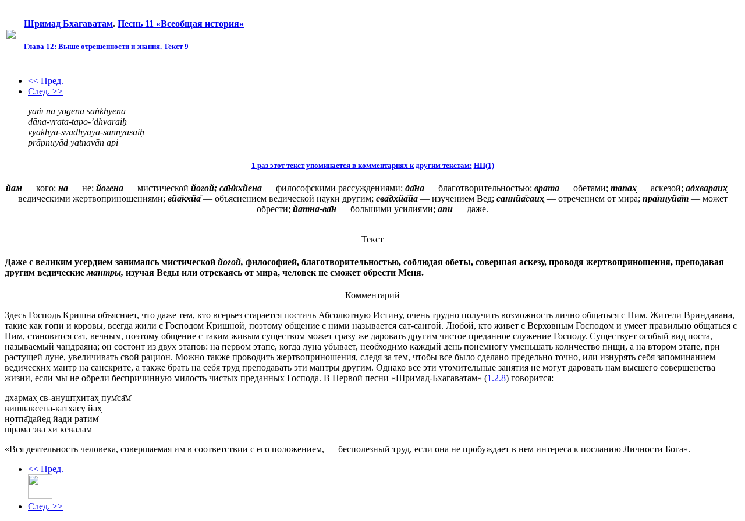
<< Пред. (45, 81)
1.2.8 (496, 378)
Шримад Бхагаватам (68, 24)
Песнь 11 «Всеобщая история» (181, 24)
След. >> (45, 91)
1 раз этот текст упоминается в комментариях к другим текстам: (361, 165)
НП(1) (484, 165)
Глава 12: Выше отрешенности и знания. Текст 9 (106, 46)
